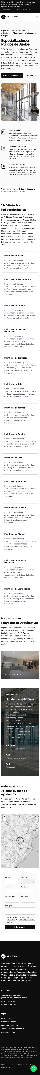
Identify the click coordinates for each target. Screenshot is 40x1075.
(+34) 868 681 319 (8, 1001)
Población (25, 896)
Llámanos (30, 75)
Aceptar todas (6, 10)
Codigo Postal (10, 896)
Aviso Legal (5, 1018)
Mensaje (8, 906)
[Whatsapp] (33, 1068)
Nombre (8, 877)
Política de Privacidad (9, 1025)
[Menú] (37, 16)
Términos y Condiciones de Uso (13, 1029)
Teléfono (25, 887)
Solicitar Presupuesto (11, 75)
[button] (20, 840)
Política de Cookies (8, 1022)
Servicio (24, 877)
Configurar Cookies (8, 1032)
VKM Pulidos (12, 16)
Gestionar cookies (23, 10)
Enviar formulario (20, 927)
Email (7, 887)
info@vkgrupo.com (8, 1005)
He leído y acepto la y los (21, 919)
